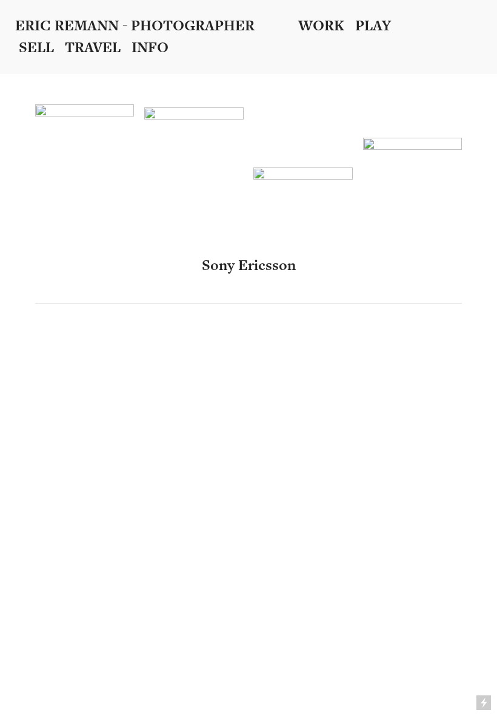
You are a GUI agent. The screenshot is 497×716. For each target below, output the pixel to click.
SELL (42, 47)
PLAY (373, 26)
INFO (150, 47)
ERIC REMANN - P (77, 26)
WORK (321, 26)
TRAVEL (98, 47)
